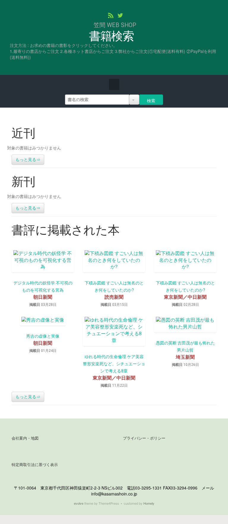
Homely (148, 503)
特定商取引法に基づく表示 (35, 464)
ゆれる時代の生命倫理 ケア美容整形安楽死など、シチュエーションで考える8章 (114, 363)
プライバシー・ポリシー (144, 438)
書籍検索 (111, 36)
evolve (78, 503)
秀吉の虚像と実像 (42, 336)
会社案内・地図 (25, 438)
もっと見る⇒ (27, 159)
